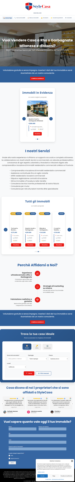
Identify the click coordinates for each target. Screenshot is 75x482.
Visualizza (16, 245)
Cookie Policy (48, 479)
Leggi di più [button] (14, 407)
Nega (54, 476)
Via (10, 433)
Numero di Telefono (44, 426)
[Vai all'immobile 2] (37, 139)
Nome (10, 426)
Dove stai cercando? (13, 355)
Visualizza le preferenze (66, 476)
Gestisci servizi (41, 472)
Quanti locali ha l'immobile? (16, 446)
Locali (8, 363)
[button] (72, 461)
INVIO (12, 463)
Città (10, 440)
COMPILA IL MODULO (37, 78)
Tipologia (31, 355)
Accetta (42, 476)
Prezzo (51, 355)
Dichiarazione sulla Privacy (58, 479)
